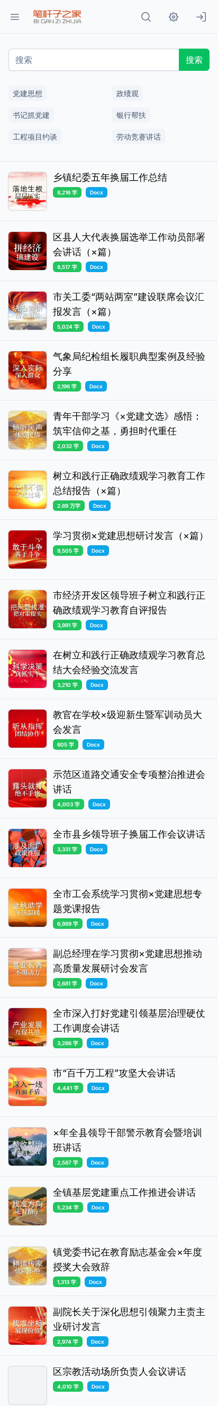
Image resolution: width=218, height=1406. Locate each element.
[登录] (201, 17)
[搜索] (146, 17)
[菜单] (14, 16)
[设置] (173, 17)
